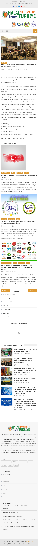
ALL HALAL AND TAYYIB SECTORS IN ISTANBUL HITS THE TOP (19, 176)
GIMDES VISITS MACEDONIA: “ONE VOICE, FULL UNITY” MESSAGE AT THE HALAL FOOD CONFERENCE (25, 370)
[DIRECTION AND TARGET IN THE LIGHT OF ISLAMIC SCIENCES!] (6, 381)
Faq (21, 544)
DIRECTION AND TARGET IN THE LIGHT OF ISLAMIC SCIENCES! (25, 379)
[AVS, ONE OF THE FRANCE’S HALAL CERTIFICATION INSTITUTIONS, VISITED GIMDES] (6, 362)
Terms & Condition (29, 544)
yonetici (14, 69)
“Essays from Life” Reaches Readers (12, 516)
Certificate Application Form (26, 3)
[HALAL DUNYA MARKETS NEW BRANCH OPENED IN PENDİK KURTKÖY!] (6, 352)
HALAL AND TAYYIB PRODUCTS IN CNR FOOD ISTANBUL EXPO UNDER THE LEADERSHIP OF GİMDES (16, 267)
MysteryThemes (30, 541)
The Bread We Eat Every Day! (10, 512)
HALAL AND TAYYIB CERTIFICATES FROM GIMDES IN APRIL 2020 (6, 290)
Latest (4, 313)
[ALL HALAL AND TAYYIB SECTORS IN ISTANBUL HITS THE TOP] (19, 157)
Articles (4, 219)
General (4, 63)
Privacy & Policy (8, 544)
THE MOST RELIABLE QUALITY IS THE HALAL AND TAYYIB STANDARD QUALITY (18, 223)
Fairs (13, 172)
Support (16, 544)
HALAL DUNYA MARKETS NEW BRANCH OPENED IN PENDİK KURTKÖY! (25, 350)
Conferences (5, 172)
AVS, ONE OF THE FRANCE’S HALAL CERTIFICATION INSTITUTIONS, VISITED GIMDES (24, 361)
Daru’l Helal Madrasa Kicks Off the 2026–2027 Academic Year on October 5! (20, 507)
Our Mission (14, 3)
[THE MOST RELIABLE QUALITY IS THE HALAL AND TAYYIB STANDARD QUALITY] (19, 205)
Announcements (6, 263)
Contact (7, 3)
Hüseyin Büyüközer (30, 409)
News (26, 172)
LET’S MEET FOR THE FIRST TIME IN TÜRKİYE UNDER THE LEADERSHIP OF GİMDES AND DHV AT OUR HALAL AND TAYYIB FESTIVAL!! (25, 391)
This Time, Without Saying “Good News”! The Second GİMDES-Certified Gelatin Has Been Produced (19, 521)
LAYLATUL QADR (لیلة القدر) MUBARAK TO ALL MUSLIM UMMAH (33, 290)
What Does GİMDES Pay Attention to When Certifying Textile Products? (18, 528)
